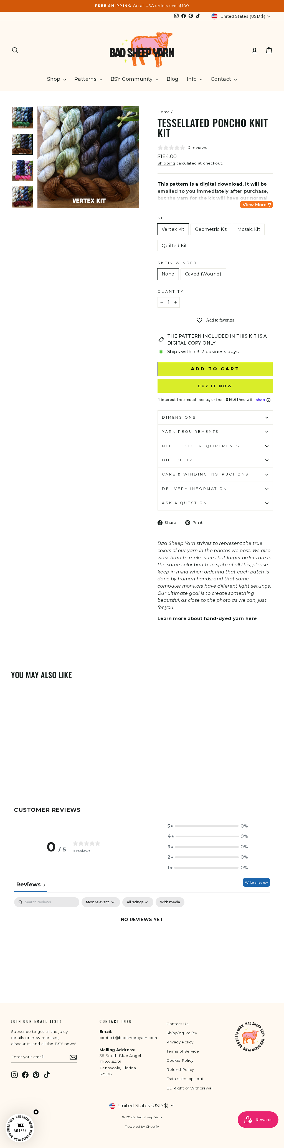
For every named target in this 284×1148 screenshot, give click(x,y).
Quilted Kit (174, 245)
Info (192, 79)
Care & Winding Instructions (205, 474)
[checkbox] (170, 902)
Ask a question (184, 503)
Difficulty (177, 460)
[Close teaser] (36, 1112)
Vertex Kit (173, 229)
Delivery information (194, 489)
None (168, 274)
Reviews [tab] (30, 884)
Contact (222, 79)
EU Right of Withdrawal (189, 1088)
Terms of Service (182, 1051)
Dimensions (179, 417)
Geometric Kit (211, 229)
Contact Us (177, 1023)
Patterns (86, 79)
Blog (173, 79)
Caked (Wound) (203, 274)
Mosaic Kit (248, 229)
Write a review (256, 882)
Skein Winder (177, 263)
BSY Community (132, 79)
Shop (54, 79)
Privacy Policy (180, 1042)
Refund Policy (180, 1069)
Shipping (166, 163)
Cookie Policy (179, 1060)
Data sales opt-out (184, 1078)
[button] (208, 826)
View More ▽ (257, 204)
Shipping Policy (181, 1033)
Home (164, 112)
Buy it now (215, 386)
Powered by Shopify (142, 1126)
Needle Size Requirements (201, 446)
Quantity (171, 291)
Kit (162, 218)
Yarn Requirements (190, 431)
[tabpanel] (142, 938)
